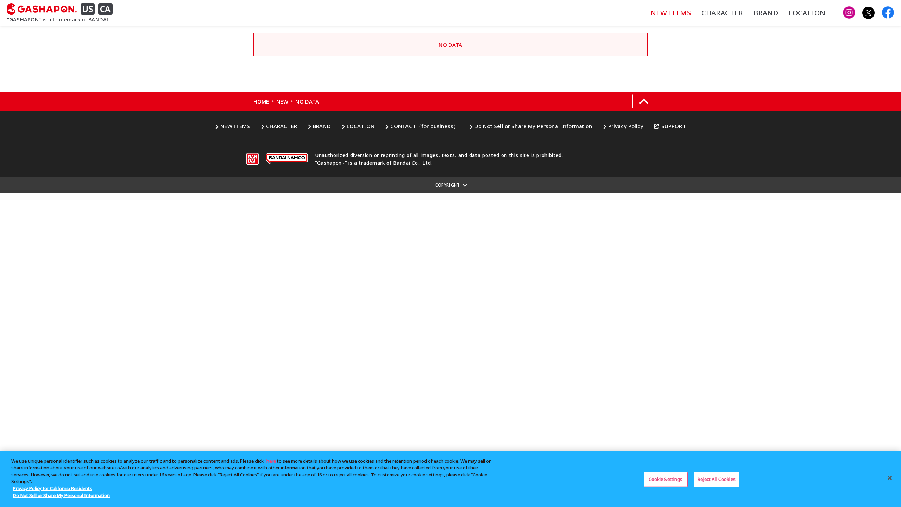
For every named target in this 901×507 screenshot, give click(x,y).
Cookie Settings (666, 479)
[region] (450, 479)
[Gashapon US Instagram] (849, 12)
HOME (261, 101)
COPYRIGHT (447, 185)
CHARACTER (722, 13)
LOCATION (807, 13)
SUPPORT (673, 126)
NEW (282, 101)
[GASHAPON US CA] (62, 9)
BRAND (766, 13)
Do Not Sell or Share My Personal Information (533, 126)
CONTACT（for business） (424, 126)
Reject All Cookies (717, 479)
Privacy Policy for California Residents (52, 488)
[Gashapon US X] (868, 13)
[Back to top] (643, 101)
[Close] (889, 478)
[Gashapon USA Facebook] (888, 12)
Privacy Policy (625, 126)
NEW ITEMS (670, 13)
